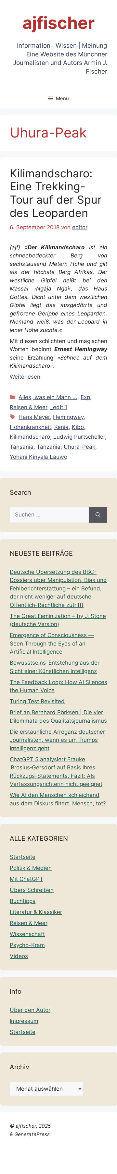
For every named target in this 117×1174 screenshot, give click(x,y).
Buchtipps (22, 901)
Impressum (24, 1021)
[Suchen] (98, 515)
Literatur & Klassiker (36, 912)
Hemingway (68, 417)
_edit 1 (58, 407)
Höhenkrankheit (30, 427)
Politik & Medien (31, 868)
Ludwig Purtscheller (79, 436)
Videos (19, 956)
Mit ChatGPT (26, 879)
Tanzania (48, 447)
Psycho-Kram (27, 945)
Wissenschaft (27, 934)
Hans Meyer (34, 417)
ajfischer (58, 23)
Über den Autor (30, 1010)
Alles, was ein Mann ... (48, 397)
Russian (82, 1156)
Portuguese (56, 1156)
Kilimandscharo (30, 436)
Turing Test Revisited (37, 701)
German (11, 1156)
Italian (31, 1156)
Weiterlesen (25, 377)
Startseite (22, 857)
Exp (85, 397)
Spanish (10, 1165)
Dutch (61, 1148)
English (80, 1148)
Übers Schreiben (32, 890)
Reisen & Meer (28, 407)
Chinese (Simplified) (26, 1148)
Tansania (21, 447)
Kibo (78, 427)
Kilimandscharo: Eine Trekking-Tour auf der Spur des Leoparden (56, 193)
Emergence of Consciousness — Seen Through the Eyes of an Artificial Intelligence (52, 643)
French (100, 1148)
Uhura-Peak (79, 447)
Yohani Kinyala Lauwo (38, 457)
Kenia (61, 427)
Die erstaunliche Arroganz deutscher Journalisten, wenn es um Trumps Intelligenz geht (57, 740)
